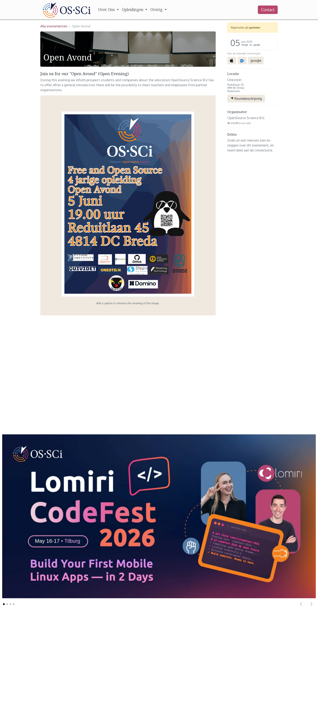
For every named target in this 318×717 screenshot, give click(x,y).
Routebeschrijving (248, 98)
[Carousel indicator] (4, 604)
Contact (268, 9)
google (255, 60)
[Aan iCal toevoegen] (231, 60)
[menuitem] (108, 9)
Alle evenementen (53, 26)
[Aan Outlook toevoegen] (242, 60)
